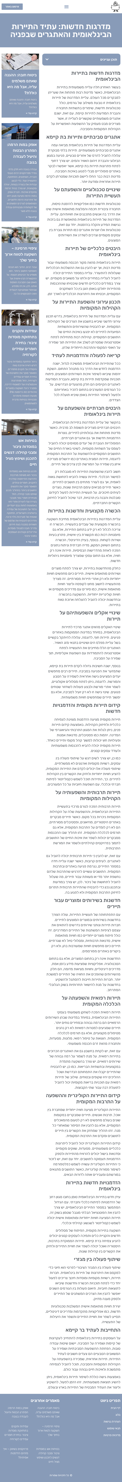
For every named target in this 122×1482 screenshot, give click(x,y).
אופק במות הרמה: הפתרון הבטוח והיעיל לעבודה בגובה (16, 1412)
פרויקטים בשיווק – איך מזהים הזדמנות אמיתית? (15, 1453)
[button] (66, 6)
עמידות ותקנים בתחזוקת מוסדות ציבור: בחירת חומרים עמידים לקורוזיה (22, 343)
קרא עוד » (31, 113)
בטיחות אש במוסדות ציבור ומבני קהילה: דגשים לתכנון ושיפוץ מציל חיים (20, 452)
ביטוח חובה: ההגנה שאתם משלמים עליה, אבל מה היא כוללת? (47, 1412)
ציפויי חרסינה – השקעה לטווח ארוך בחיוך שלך (21, 254)
